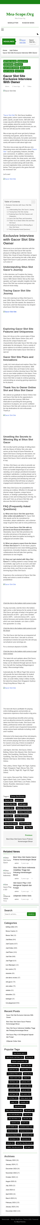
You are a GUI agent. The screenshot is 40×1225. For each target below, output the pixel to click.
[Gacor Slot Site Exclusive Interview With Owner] (23, 43)
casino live (13, 1069)
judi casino (13, 1086)
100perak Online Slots (22, 896)
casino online (26, 1069)
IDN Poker (14, 1082)
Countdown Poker (14, 1073)
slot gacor (25, 68)
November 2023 (11, 1173)
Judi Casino (10, 944)
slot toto (10, 1143)
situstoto (8, 973)
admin (7, 86)
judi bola (26, 1082)
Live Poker (13, 1098)
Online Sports (26, 1098)
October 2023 (10, 1177)
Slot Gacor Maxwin (13, 1135)
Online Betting (10, 812)
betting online (10, 61)
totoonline (9, 994)
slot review (26, 1139)
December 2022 (11, 1211)
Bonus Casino (10, 931)
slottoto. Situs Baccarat (14, 1147)
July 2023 (9, 1185)
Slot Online (9, 827)
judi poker (14, 1090)
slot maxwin (27, 1135)
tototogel (8, 999)
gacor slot (19, 800)
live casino (9, 969)
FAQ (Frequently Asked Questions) (19, 229)
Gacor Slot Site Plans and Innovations (20, 218)
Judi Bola (9, 939)
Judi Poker (9, 952)
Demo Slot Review (18, 796)
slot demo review (11, 68)
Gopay (27, 1078)
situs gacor (29, 1110)
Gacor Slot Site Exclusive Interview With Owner (32, 41)
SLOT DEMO (12, 1127)
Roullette (24, 1102)
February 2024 (10, 1160)
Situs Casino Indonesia (14, 1110)
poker (14, 1102)
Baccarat (29, 1057)
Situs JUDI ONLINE (14, 1114)
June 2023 (9, 1190)
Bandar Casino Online (19, 1061)
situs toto (27, 1118)
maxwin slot (9, 808)
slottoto (19, 71)
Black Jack (26, 1065)
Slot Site (19, 827)
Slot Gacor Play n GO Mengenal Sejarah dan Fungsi (22, 885)
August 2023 (10, 1181)
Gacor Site (8, 800)
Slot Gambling (25, 823)
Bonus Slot (22, 61)
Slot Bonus (9, 820)
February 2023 (10, 1202)
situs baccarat (20, 1106)
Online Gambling (24, 812)
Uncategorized (10, 1003)
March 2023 (10, 1198)
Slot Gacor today (11, 823)
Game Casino (15, 1078)
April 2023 (9, 1194)
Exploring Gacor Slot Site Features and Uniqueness (21, 215)
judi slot (26, 1090)
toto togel (28, 1147)
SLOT (25, 1122)
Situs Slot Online (21, 816)
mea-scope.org (20, 14)
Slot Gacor (20, 820)
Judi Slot (18, 64)
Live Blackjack (10, 965)
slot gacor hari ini (26, 1131)
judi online (26, 1086)
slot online (9, 71)
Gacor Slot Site (9, 115)
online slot (8, 816)
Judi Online (8, 64)
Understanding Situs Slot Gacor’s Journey (21, 209)
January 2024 (10, 1164)
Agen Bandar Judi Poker (14, 1057)
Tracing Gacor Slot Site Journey (18, 212)
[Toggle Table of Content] (32, 202)
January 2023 (10, 1207)
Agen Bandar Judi (20, 1053)
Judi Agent (23, 804)
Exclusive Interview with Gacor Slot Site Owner (18, 206)
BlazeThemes (21, 1222)
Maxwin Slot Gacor (23, 808)
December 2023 (11, 1168)
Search (31, 914)
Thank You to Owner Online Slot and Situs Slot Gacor (21, 222)
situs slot (27, 1114)
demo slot (28, 1073)
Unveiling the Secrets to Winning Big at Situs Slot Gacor (21, 226)
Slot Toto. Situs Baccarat (24, 1143)
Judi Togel (9, 961)
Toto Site (29, 827)
